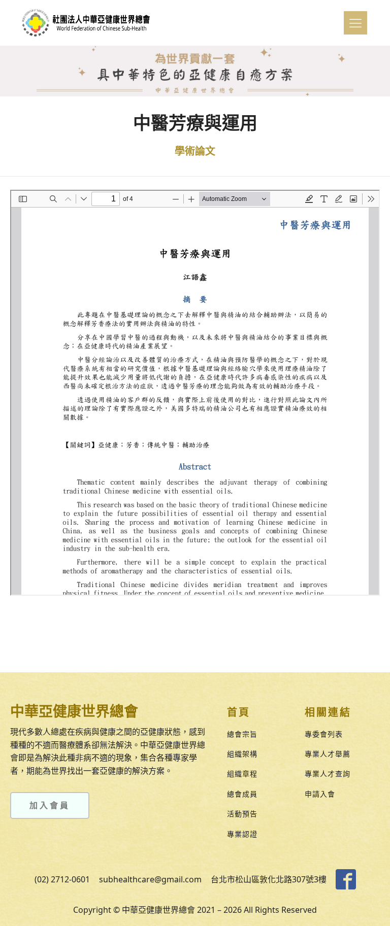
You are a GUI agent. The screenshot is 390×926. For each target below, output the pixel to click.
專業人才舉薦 (327, 754)
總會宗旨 (242, 734)
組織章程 (242, 773)
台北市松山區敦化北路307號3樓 (269, 879)
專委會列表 (324, 734)
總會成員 (242, 794)
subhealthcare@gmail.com (150, 879)
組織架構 (242, 754)
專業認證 (242, 834)
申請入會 (320, 794)
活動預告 (242, 813)
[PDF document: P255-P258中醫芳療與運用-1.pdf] (195, 393)
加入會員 (49, 805)
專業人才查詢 (327, 773)
